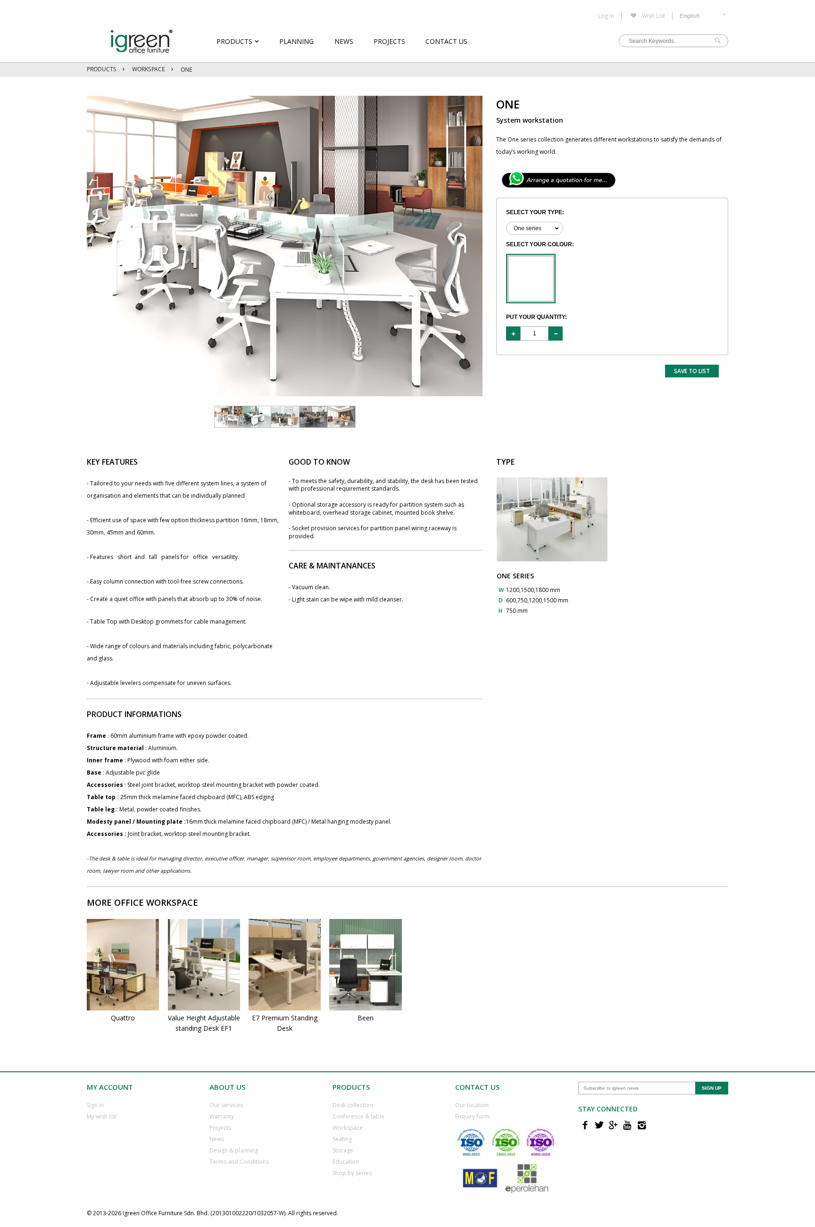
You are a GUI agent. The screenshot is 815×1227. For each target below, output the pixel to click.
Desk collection (353, 1105)
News (343, 41)
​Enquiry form (472, 1116)
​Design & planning (233, 1150)
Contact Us (446, 41)
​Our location (472, 1105)
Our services (226, 1105)
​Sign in (95, 1105)
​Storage (343, 1150)
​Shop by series (352, 1173)
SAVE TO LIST (692, 371)
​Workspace (348, 1128)
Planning (296, 41)
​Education (346, 1162)
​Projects (220, 1128)
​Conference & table (358, 1116)
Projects (389, 41)
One (186, 70)
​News (216, 1139)
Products (234, 41)
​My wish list (101, 1116)
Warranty (221, 1116)
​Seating (342, 1139)
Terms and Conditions (239, 1162)
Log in (606, 16)
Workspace (148, 69)
